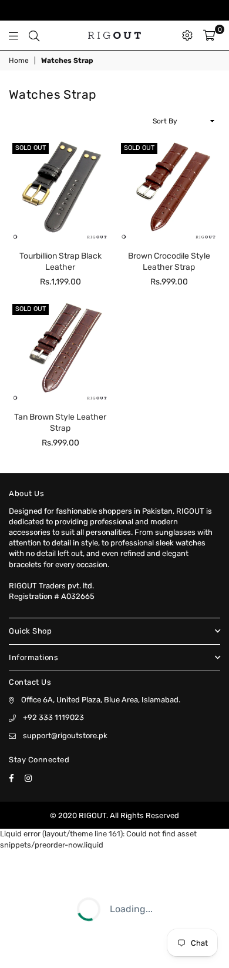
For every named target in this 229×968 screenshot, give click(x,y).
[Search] (34, 35)
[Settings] (187, 35)
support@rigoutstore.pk (65, 735)
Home (19, 60)
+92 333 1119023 (53, 717)
